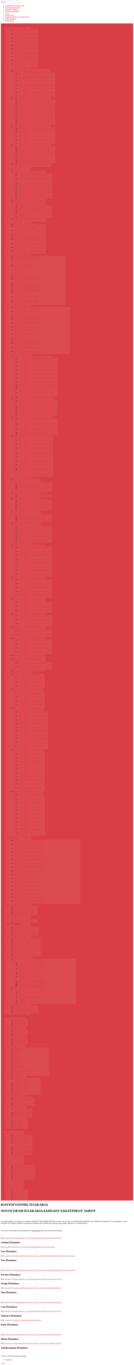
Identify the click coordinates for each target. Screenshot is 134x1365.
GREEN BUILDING (12, 11)
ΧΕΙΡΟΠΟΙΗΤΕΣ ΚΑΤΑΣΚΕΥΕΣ (17, 17)
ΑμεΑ (7, 13)
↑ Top (3, 1363)
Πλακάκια (8, 1359)
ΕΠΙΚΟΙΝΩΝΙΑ (10, 19)
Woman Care (9, 15)
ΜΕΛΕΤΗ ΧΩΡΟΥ (11, 9)
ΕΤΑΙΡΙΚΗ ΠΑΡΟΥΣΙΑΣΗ (14, 6)
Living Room (9, 21)
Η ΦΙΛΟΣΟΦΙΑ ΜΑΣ (12, 7)
